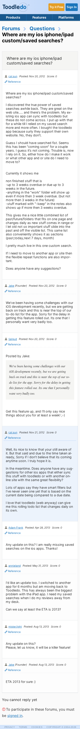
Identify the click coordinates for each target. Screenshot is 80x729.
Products (13, 17)
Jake (11, 285)
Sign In (72, 7)
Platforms (66, 17)
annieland (14, 565)
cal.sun (12, 76)
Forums (11, 28)
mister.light (15, 626)
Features (39, 17)
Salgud (12, 339)
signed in (14, 715)
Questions (42, 28)
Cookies (37, 727)
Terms (23, 727)
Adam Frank (15, 527)
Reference (14, 81)
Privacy (9, 727)
